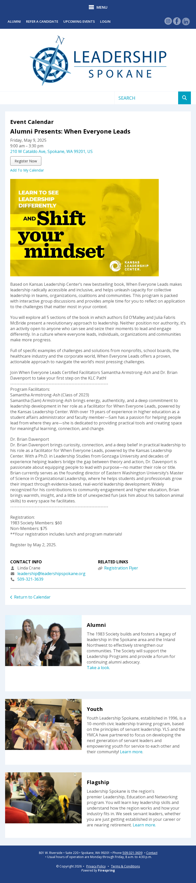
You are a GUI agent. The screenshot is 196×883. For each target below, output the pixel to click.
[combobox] (146, 98)
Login (105, 21)
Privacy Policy (96, 866)
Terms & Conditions (125, 866)
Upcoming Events (79, 21)
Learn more (131, 752)
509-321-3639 (30, 579)
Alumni (14, 21)
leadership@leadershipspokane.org (51, 573)
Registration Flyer (121, 568)
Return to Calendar (32, 597)
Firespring (106, 870)
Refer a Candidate (42, 21)
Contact (151, 853)
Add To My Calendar (27, 170)
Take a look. (98, 667)
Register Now (26, 161)
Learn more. (144, 825)
